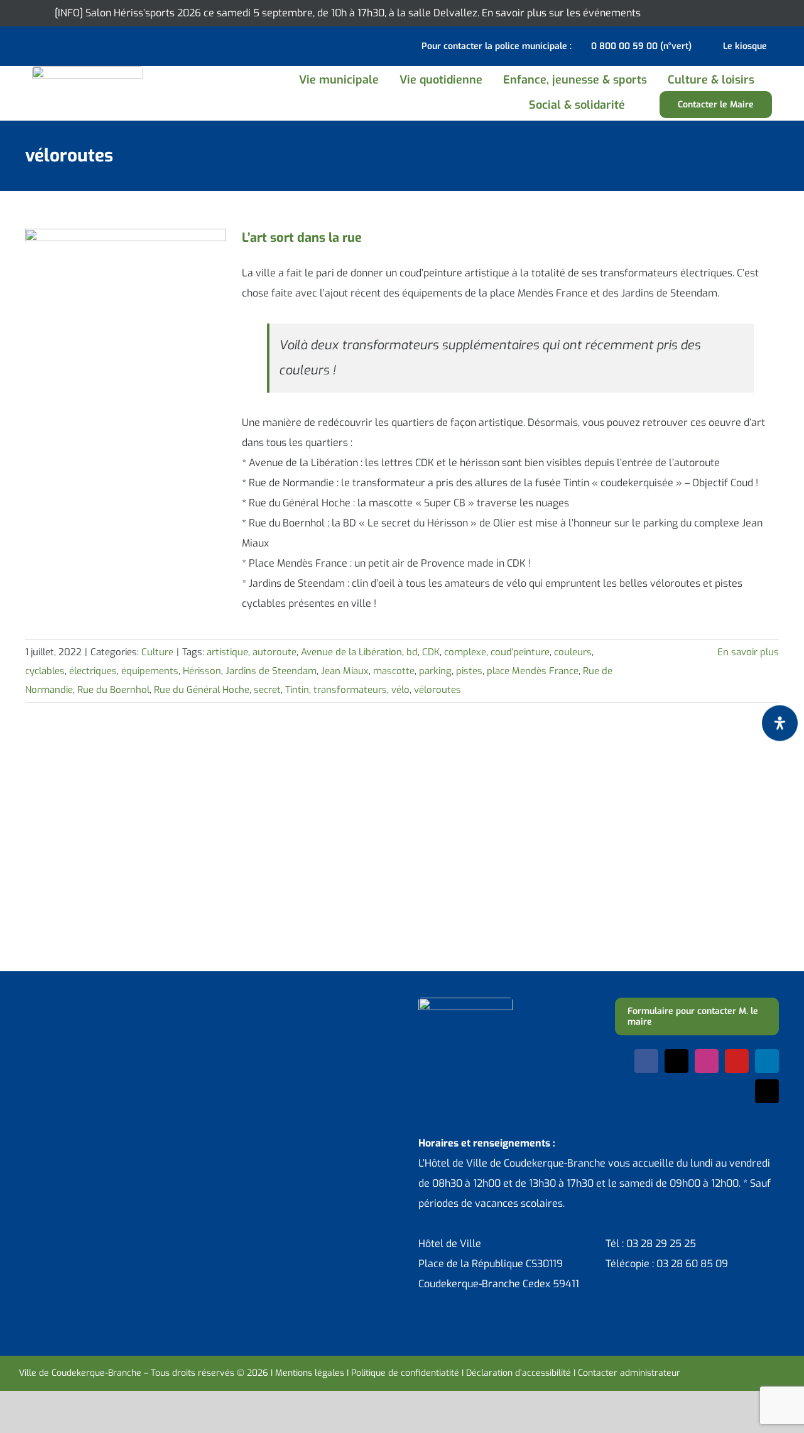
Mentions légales (309, 1373)
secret (267, 690)
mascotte (394, 671)
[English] (42, 44)
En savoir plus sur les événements (561, 12)
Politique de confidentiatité (405, 1373)
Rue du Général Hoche (201, 690)
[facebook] (646, 1061)
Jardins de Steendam (271, 671)
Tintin (297, 690)
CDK (431, 652)
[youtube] (737, 1061)
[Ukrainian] (75, 44)
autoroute (274, 652)
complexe (465, 652)
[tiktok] (767, 1091)
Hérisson (202, 671)
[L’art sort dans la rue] (125, 292)
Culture (157, 652)
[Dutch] (26, 44)
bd (412, 652)
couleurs (573, 652)
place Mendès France (533, 671)
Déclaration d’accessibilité (518, 1373)
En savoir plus (748, 652)
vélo (400, 690)
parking (435, 671)
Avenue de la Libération (351, 652)
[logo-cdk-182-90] (87, 70)
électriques (93, 671)
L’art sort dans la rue (302, 237)
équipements (149, 671)
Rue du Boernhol (113, 690)
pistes (469, 671)
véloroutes (437, 690)
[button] (649, 104)
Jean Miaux (345, 671)
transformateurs (350, 690)
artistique (227, 652)
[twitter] (676, 1061)
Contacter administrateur (629, 1373)
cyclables (45, 671)
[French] (59, 44)
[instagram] (707, 1061)
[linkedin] (767, 1061)
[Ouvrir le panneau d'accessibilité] (780, 723)
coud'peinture (520, 652)
